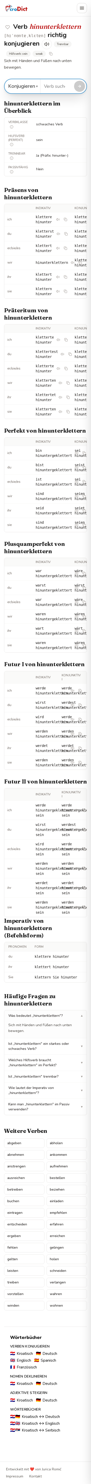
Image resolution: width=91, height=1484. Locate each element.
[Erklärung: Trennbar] (11, 158)
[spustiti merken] (7, 27)
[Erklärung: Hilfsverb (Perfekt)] (11, 144)
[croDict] (16, 8)
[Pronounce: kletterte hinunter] (58, 340)
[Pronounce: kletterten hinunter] (60, 383)
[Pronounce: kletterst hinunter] (58, 234)
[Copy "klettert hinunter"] (65, 248)
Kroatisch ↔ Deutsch (35, 1416)
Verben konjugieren (30, 1346)
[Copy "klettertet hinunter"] (68, 397)
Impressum (14, 1476)
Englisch (20, 1360)
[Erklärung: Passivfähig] (11, 172)
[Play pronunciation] (47, 44)
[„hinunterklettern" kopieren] (51, 54)
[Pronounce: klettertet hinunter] (60, 397)
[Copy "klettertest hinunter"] (70, 354)
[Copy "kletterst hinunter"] (66, 234)
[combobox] (56, 86)
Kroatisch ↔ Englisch (35, 1423)
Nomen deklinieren (28, 1376)
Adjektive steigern (28, 1392)
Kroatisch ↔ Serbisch (35, 1430)
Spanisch (45, 1360)
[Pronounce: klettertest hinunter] (62, 354)
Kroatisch (21, 1353)
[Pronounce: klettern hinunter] (58, 291)
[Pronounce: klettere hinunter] (58, 219)
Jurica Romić (51, 1469)
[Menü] (82, 8)
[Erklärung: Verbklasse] (11, 127)
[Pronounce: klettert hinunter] (58, 248)
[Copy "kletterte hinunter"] (66, 340)
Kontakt (35, 1476)
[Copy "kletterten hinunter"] (68, 383)
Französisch (23, 1367)
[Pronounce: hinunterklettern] (73, 263)
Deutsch (46, 1353)
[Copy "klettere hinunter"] (65, 219)
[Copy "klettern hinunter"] (65, 291)
